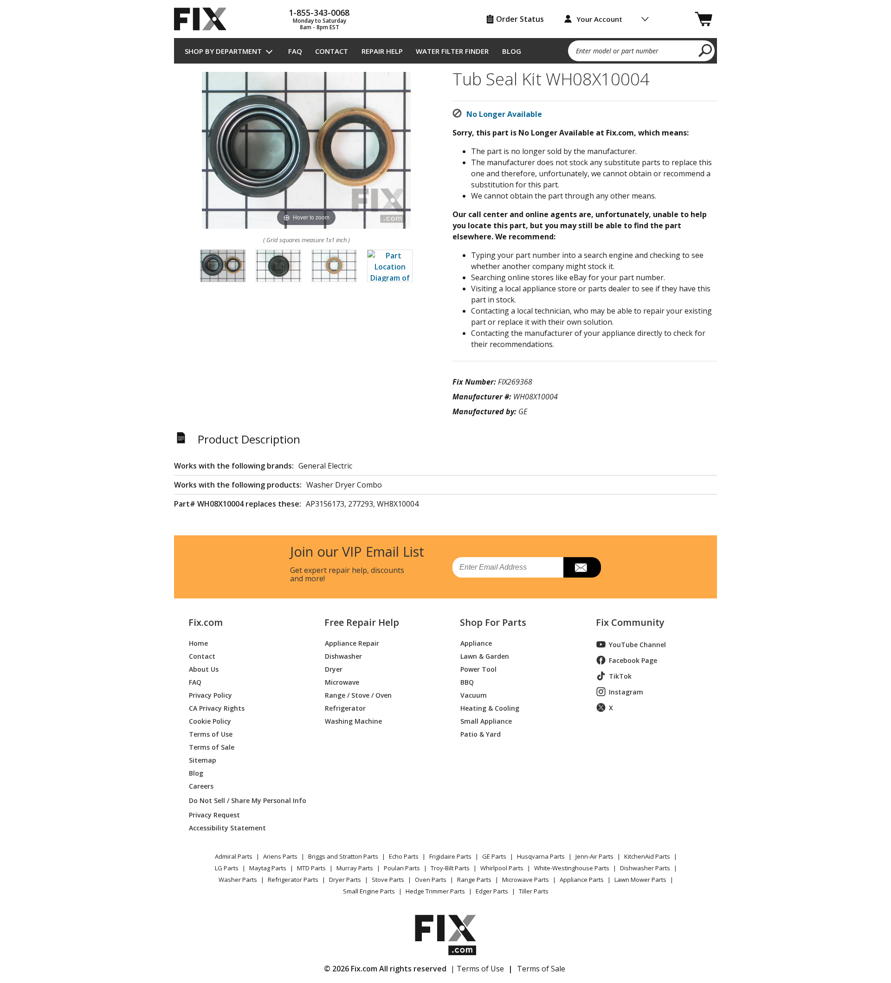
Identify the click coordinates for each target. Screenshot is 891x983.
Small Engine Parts (369, 891)
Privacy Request (214, 814)
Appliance (476, 642)
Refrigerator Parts (293, 879)
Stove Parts (388, 879)
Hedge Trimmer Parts (435, 891)
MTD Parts (311, 868)
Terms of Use (210, 733)
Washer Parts (238, 879)
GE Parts (494, 856)
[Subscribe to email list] (582, 567)
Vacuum (473, 694)
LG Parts (227, 868)
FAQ (295, 51)
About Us (204, 668)
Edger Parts (492, 891)
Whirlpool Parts (501, 868)
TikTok (620, 676)
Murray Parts (354, 868)
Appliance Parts (582, 879)
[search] (705, 50)
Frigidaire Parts (450, 856)
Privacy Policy (210, 694)
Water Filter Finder (452, 51)
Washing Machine (353, 720)
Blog (511, 51)
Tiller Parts (534, 891)
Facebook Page (633, 660)
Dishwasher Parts (645, 868)
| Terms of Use (477, 969)
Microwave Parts (525, 879)
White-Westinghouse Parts (571, 868)
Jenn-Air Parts (594, 856)
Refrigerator (345, 707)
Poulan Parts (402, 868)
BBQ (467, 681)
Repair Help (382, 51)
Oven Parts (430, 879)
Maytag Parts (267, 868)
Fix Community (630, 623)
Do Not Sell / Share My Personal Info (244, 800)
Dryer (333, 668)
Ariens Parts (280, 856)
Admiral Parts (233, 856)
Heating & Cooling (489, 707)
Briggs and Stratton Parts (343, 856)
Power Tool (478, 668)
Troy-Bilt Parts (450, 868)
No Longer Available (504, 114)
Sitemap (202, 759)
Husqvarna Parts (541, 856)
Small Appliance (486, 720)
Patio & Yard (480, 733)
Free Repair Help (361, 623)
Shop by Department (223, 51)
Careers (201, 785)
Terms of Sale (211, 746)
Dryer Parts (345, 879)
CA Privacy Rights (217, 707)
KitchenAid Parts (647, 856)
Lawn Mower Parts (640, 879)
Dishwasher (343, 655)
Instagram (626, 691)
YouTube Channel (637, 644)
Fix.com (205, 623)
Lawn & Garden (484, 655)
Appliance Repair (352, 642)
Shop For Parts (493, 623)
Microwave (342, 681)
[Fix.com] (204, 19)
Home (198, 642)
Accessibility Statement (227, 827)
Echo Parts (404, 856)
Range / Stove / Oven (358, 694)
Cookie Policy (210, 720)
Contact (331, 51)
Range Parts (474, 879)
